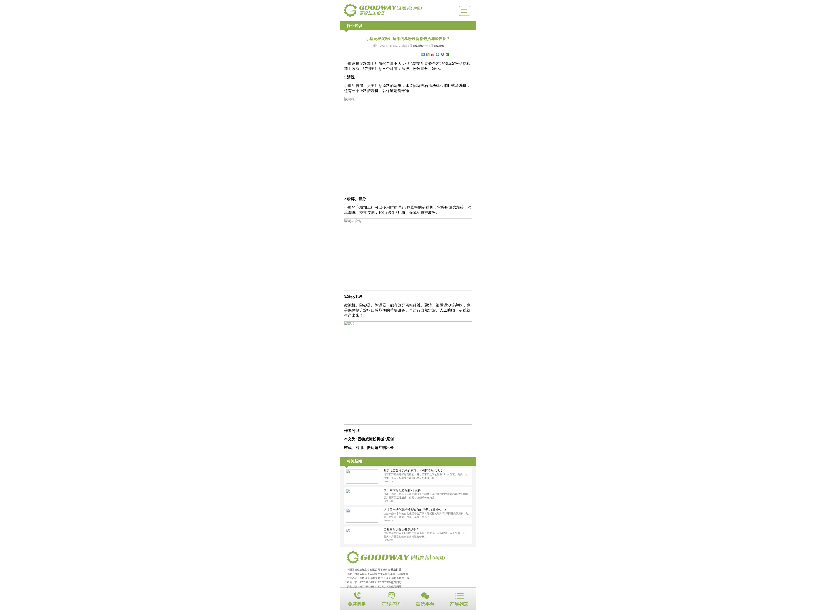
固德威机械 (416, 45)
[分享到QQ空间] (428, 54)
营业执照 (396, 569)
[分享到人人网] (442, 54)
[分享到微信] (447, 54)
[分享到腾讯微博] (437, 54)
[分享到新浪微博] (433, 54)
